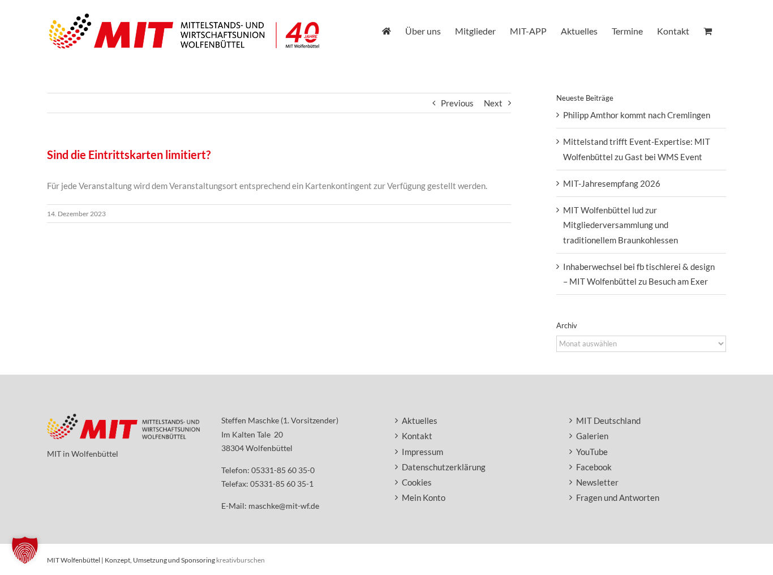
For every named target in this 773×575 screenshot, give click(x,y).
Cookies (417, 482)
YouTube (592, 452)
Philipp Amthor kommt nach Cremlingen (636, 115)
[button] (25, 550)
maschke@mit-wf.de (283, 505)
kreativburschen (240, 560)
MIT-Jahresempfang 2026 (611, 183)
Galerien (592, 436)
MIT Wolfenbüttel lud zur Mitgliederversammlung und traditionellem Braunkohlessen (620, 225)
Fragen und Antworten (617, 497)
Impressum (422, 452)
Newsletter (597, 482)
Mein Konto (423, 497)
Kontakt (417, 436)
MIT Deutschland (608, 420)
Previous (457, 103)
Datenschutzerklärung (444, 467)
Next (493, 103)
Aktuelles (419, 420)
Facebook (594, 467)
